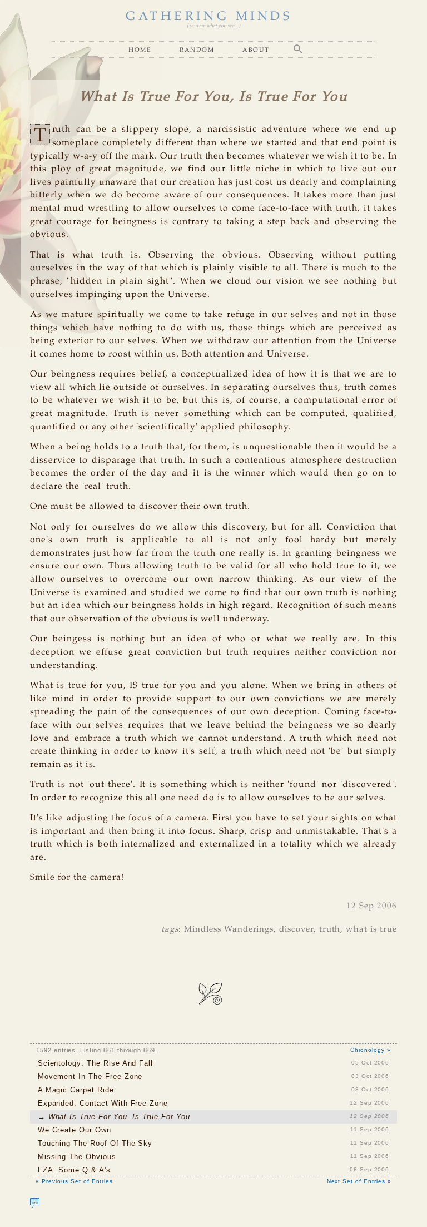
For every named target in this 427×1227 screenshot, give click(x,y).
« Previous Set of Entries (74, 1181)
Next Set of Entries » (359, 1181)
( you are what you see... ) (213, 25)
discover (296, 929)
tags (169, 929)
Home (139, 49)
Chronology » (370, 1050)
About (256, 49)
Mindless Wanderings (229, 929)
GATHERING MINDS (209, 16)
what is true (371, 929)
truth (330, 929)
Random (197, 49)
